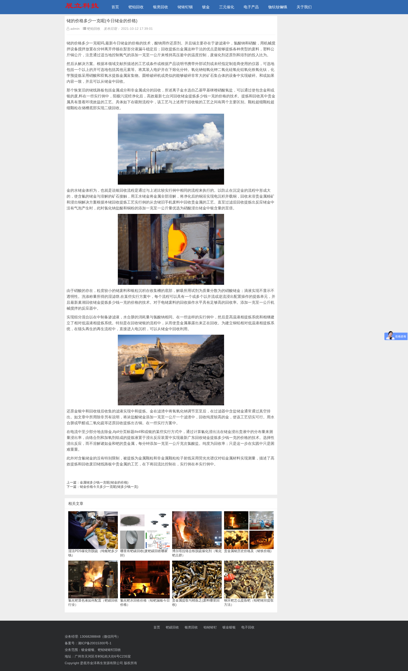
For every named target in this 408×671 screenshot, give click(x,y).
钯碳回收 (172, 627)
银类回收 (160, 7)
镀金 (206, 7)
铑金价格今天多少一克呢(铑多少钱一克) (109, 487)
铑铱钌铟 (185, 7)
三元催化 (226, 7)
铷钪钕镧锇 (277, 7)
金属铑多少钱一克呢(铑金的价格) (104, 482)
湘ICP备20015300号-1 (94, 643)
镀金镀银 (229, 627)
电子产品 (251, 7)
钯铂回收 (136, 7)
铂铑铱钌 (210, 627)
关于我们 (304, 7)
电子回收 (248, 627)
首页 (115, 7)
